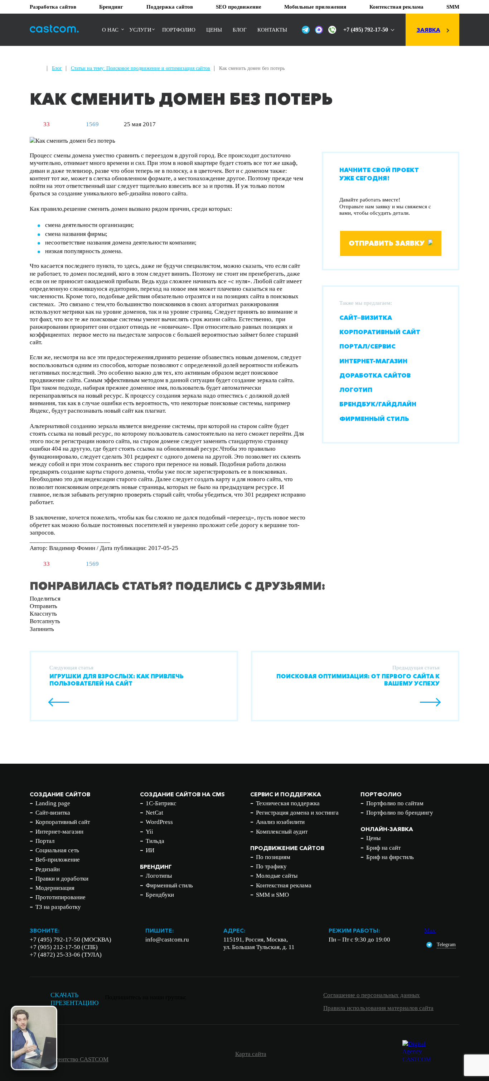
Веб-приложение (57, 859)
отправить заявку (387, 243)
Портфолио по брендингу (399, 812)
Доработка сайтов (375, 375)
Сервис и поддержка (285, 794)
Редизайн (47, 869)
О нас (110, 30)
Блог (240, 30)
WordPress (159, 822)
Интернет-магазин (373, 360)
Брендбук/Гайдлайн (377, 404)
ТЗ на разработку (58, 907)
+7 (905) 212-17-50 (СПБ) (64, 947)
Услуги (140, 30)
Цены (214, 30)
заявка (428, 29)
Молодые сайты (276, 875)
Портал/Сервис (367, 346)
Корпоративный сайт (379, 332)
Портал (44, 841)
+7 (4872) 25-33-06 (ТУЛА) (66, 954)
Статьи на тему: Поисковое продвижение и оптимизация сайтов (140, 68)
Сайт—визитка (365, 317)
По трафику (271, 866)
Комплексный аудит (282, 831)
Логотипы (159, 875)
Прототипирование (60, 897)
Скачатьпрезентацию (74, 999)
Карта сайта (250, 1054)
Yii (149, 831)
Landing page (52, 803)
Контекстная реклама (396, 7)
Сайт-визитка (52, 812)
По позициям (273, 857)
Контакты (272, 30)
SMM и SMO (272, 894)
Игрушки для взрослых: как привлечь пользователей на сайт (116, 680)
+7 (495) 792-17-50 (365, 30)
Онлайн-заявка (386, 829)
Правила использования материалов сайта (378, 1008)
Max (430, 930)
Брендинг (111, 7)
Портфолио (178, 30)
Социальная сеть (57, 850)
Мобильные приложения (315, 7)
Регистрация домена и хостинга (297, 812)
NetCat (154, 812)
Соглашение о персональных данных (371, 995)
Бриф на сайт (383, 847)
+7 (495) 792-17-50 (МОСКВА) (70, 939)
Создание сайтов (60, 794)
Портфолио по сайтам (394, 803)
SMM (452, 7)
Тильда (155, 841)
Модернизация (54, 888)
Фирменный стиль (374, 418)
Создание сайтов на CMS (182, 794)
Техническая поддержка (288, 803)
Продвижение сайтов (287, 848)
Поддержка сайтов (169, 7)
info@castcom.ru (167, 939)
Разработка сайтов (53, 7)
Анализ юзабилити (280, 822)
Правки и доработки (61, 878)
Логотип (355, 389)
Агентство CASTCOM (80, 1059)
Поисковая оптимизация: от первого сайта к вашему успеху (358, 680)
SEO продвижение (238, 7)
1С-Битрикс (161, 803)
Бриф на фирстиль (390, 857)
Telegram (446, 944)
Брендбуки (160, 894)
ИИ (150, 850)
